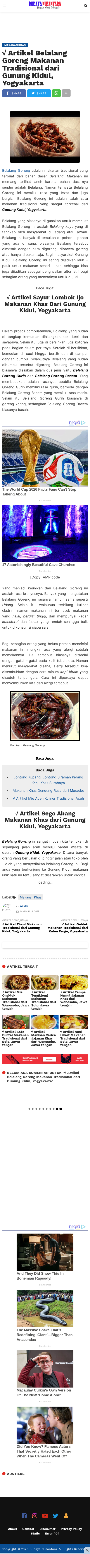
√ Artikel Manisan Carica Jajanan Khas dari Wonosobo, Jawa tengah (43, 1038)
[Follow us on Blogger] (66, 1515)
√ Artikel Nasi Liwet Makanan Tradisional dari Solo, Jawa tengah (72, 1038)
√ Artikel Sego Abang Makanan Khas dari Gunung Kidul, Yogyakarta (45, 820)
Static (35, 1533)
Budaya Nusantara (43, 1549)
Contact (28, 1529)
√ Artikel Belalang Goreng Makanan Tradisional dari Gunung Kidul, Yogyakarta (34, 68)
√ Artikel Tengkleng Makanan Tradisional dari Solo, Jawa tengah (43, 1000)
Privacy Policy (71, 1529)
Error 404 (52, 1533)
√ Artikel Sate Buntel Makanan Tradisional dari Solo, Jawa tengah (15, 1038)
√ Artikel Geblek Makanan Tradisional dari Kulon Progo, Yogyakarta (67, 928)
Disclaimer (47, 1529)
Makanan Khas (31, 897)
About (12, 1529)
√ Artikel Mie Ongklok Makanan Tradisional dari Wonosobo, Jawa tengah (15, 1000)
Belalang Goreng (16, 170)
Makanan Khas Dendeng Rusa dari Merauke (48, 790)
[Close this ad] (87, 1550)
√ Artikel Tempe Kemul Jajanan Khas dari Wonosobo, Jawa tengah (74, 999)
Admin (24, 906)
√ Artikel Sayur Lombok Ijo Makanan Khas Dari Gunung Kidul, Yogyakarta (45, 304)
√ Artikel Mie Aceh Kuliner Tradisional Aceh (48, 798)
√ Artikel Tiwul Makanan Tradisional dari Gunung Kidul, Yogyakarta (22, 928)
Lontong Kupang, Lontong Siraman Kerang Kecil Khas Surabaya (48, 780)
